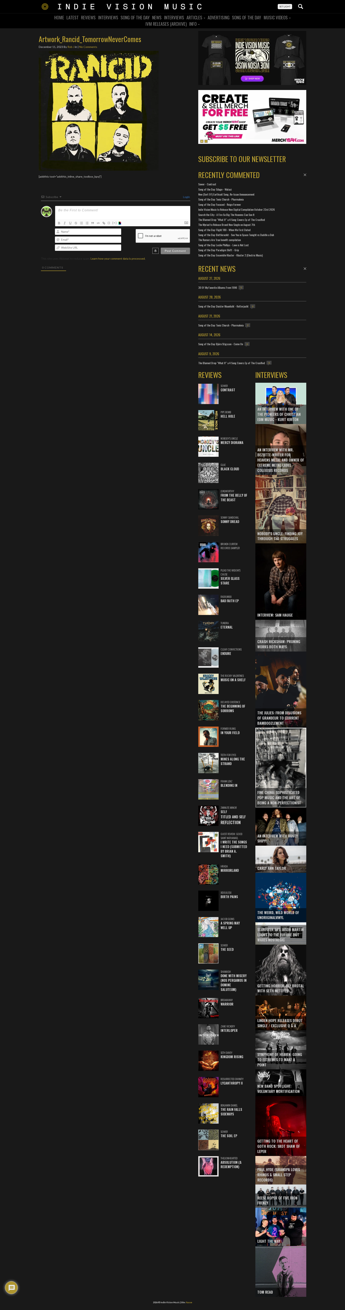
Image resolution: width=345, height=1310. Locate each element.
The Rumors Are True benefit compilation (219, 240)
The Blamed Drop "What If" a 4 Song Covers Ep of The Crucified (231, 220)
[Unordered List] (87, 223)
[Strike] (76, 223)
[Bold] (59, 223)
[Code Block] (98, 223)
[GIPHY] (120, 223)
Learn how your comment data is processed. (118, 258)
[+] (114, 222)
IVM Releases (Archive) (166, 24)
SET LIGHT (284, 6)
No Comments (88, 46)
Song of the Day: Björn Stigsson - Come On (220, 344)
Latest (72, 17)
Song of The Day (246, 17)
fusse (189, 1302)
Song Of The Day (135, 17)
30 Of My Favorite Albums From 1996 (217, 287)
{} (109, 222)
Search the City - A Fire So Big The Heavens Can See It (226, 215)
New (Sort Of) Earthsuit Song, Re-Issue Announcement (226, 194)
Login (186, 197)
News (157, 17)
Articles (194, 17)
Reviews (88, 17)
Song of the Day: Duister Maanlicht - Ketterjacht (223, 306)
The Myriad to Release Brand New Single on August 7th (226, 224)
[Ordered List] (81, 223)
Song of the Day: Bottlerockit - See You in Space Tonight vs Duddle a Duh (236, 235)
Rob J (70, 46)
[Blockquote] (92, 223)
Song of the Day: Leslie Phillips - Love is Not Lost (223, 245)
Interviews (108, 17)
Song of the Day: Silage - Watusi (215, 189)
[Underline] (70, 223)
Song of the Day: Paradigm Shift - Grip (218, 250)
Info (193, 24)
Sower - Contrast (207, 184)
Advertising (219, 17)
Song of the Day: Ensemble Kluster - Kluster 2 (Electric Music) (230, 255)
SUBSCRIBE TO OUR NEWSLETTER (242, 158)
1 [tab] (201, 141)
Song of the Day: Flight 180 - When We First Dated (224, 230)
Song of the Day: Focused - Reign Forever (219, 204)
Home (59, 17)
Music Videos (276, 17)
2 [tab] (206, 141)
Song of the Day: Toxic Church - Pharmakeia (221, 199)
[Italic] (64, 223)
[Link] (104, 223)
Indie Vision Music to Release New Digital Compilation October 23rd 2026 (236, 209)
